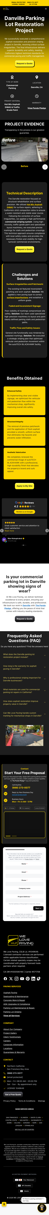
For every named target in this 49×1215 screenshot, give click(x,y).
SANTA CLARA (36, 1117)
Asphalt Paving (10, 993)
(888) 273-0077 (32, 2)
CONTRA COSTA (11, 1120)
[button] (2, 530)
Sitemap (41, 1101)
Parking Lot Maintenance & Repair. (19, 1008)
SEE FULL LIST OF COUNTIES (24, 1129)
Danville (26, 605)
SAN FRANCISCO (12, 1117)
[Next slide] (45, 167)
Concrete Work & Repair (14, 1000)
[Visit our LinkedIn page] (33, 979)
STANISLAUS (29, 1125)
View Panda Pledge (37, 108)
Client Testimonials (12, 1037)
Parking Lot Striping (12, 1012)
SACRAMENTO (36, 1120)
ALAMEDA (24, 1117)
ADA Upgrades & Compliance (16, 1004)
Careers (7, 1041)
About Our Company (12, 1029)
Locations (7, 1048)
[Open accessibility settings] (4, 1204)
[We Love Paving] (6, 9)
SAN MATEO (24, 1120)
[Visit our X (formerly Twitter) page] (11, 979)
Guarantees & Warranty (14, 1052)
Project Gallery (10, 1033)
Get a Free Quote (13, 1094)
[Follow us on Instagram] (16, 979)
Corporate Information (13, 1045)
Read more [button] (9, 531)
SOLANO (17, 1123)
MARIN (9, 1123)
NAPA (34, 1123)
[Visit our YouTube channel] (22, 979)
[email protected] (19, 795)
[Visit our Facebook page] (5, 979)
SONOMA (26, 1123)
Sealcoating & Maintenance (15, 996)
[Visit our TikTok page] (39, 979)
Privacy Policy (9, 1101)
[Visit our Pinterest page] (28, 979)
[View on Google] (4, 539)
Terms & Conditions (26, 1101)
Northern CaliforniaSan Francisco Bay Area (18, 1067)
